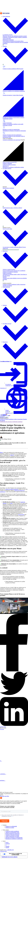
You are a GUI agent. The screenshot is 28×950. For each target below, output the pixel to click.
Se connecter (8, 384)
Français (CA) (8, 413)
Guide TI (12, 455)
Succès (6, 842)
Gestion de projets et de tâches (9, 164)
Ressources (5, 251)
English (7, 411)
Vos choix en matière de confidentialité (15, 854)
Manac (1, 452)
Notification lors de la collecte (9, 857)
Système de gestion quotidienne (9, 284)
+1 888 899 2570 (10, 849)
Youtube (7, 847)
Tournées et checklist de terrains (12, 835)
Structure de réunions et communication (13, 837)
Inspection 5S (6, 166)
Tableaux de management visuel (12, 832)
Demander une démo (7, 361)
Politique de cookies (9, 827)
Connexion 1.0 (8, 385)
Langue (7, 410)
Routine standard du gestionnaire (12, 833)
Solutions (5, 46)
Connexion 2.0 (15, 385)
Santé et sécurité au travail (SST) (10, 162)
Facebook (7, 843)
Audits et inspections (20, 284)
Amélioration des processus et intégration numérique (11, 421)
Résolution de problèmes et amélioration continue (13, 167)
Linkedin (7, 846)
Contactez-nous (3, 851)
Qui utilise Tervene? (7, 168)
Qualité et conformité (7, 163)
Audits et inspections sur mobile (12, 836)
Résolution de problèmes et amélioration (14, 838)
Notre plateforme (6, 16)
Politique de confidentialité (11, 826)
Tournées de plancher (7, 285)
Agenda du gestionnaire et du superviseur (11, 139)
